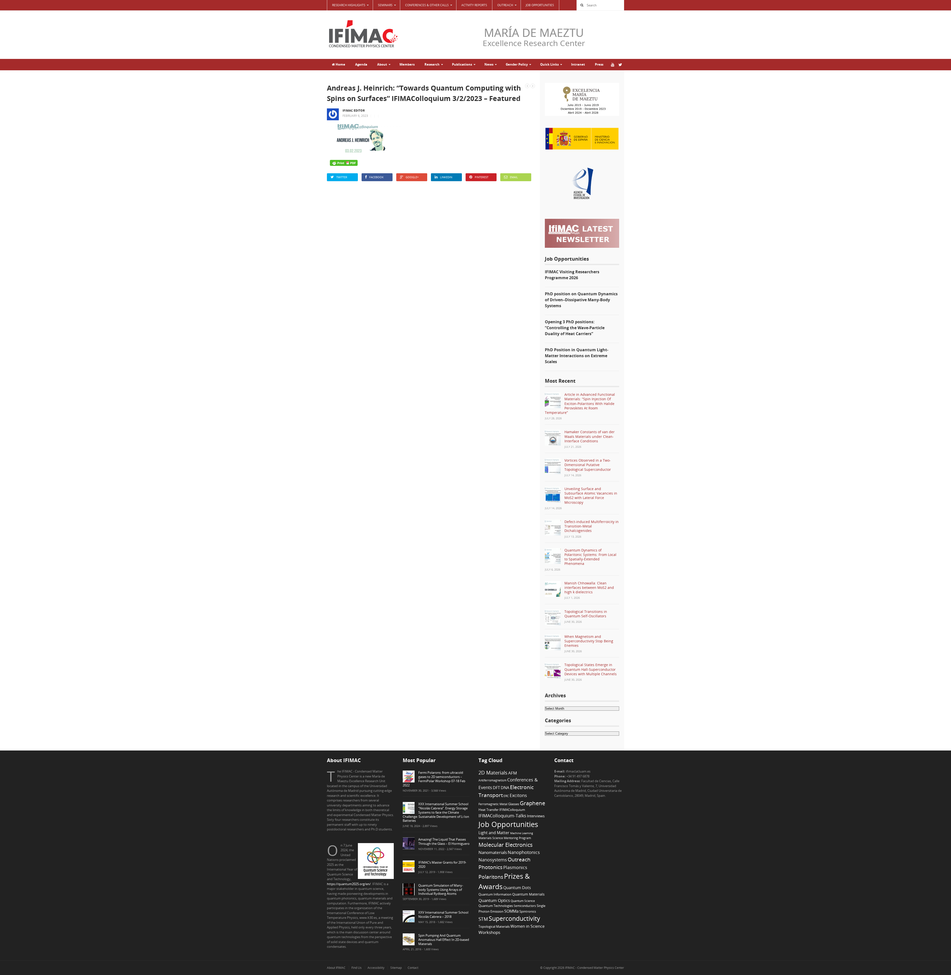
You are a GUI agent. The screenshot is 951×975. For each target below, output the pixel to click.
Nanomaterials (492, 852)
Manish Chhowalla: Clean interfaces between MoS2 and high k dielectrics (589, 587)
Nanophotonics (524, 852)
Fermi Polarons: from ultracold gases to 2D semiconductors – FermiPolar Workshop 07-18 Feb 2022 (434, 778)
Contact (413, 968)
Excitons (518, 795)
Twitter (341, 177)
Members (407, 64)
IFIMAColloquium (512, 810)
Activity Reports (474, 5)
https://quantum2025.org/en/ (349, 884)
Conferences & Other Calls (427, 5)
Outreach (519, 859)
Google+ (412, 177)
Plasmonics (515, 867)
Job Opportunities (540, 5)
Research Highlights (348, 5)
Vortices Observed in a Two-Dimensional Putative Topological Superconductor (587, 465)
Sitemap (396, 968)
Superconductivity (514, 918)
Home (340, 64)
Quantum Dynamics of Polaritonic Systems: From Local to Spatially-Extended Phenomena (590, 557)
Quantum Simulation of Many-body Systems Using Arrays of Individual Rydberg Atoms (440, 889)
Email (514, 177)
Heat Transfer (488, 809)
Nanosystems (492, 860)
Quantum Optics (494, 900)
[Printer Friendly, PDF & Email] (344, 163)
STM (483, 919)
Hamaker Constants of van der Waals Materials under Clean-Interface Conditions (589, 436)
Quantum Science (523, 901)
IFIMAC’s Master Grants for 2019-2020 (442, 864)
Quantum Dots (517, 887)
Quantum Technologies (495, 906)
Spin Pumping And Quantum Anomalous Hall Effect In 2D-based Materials (443, 939)
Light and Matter (493, 832)
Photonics (490, 867)
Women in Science (527, 926)
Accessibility (376, 968)
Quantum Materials (528, 894)
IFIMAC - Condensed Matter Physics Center (594, 968)
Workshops (489, 932)
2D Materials (492, 772)
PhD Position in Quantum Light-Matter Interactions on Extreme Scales (576, 355)
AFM (512, 773)
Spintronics (527, 911)
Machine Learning (521, 833)
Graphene (532, 803)
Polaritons (490, 876)
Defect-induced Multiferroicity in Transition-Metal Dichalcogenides (591, 526)
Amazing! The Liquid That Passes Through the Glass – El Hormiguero (444, 841)
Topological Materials (494, 927)
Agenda (361, 64)
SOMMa (511, 911)
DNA (505, 787)
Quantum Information (494, 894)
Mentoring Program (517, 838)
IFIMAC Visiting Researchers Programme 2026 (572, 274)
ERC (506, 796)
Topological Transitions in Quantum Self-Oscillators (585, 613)
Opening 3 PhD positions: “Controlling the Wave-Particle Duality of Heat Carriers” (575, 327)
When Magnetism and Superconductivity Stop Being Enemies (588, 641)
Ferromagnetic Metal (492, 804)
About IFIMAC (336, 968)
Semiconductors (525, 906)
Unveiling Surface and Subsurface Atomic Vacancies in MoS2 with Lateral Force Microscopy (590, 495)
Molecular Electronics (505, 845)
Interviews (536, 815)
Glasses (513, 804)
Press (599, 64)
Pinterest (481, 177)
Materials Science (490, 838)
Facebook (376, 177)
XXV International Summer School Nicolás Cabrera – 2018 (443, 914)
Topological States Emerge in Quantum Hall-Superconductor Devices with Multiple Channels (590, 669)
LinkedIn (446, 177)
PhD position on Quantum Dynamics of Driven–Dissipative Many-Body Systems (581, 299)
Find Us (356, 968)
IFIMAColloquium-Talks (502, 816)
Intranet (578, 64)
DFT (496, 787)
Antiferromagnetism (492, 780)
